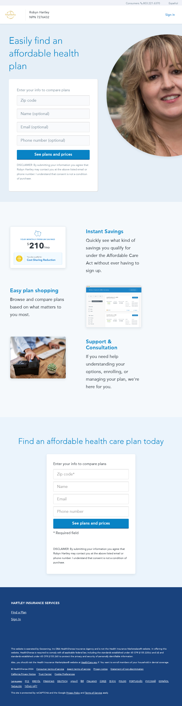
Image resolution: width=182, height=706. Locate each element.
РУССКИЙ (150, 681)
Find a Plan (18, 612)
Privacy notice (100, 669)
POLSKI (122, 681)
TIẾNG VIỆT (31, 686)
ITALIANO (92, 681)
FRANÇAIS (48, 681)
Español (173, 3)
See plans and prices (53, 154)
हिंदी (82, 681)
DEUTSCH (62, 681)
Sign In (16, 619)
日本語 (103, 681)
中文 (27, 681)
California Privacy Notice (23, 674)
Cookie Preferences (65, 674)
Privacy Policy (73, 693)
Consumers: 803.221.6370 (143, 3)
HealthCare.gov (89, 662)
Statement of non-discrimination (127, 669)
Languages (16, 681)
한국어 (112, 681)
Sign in (170, 15)
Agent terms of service (79, 669)
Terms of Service (93, 693)
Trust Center (45, 674)
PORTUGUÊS (135, 681)
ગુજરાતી (74, 681)
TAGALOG (16, 686)
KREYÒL (36, 681)
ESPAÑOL (164, 681)
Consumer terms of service (50, 669)
